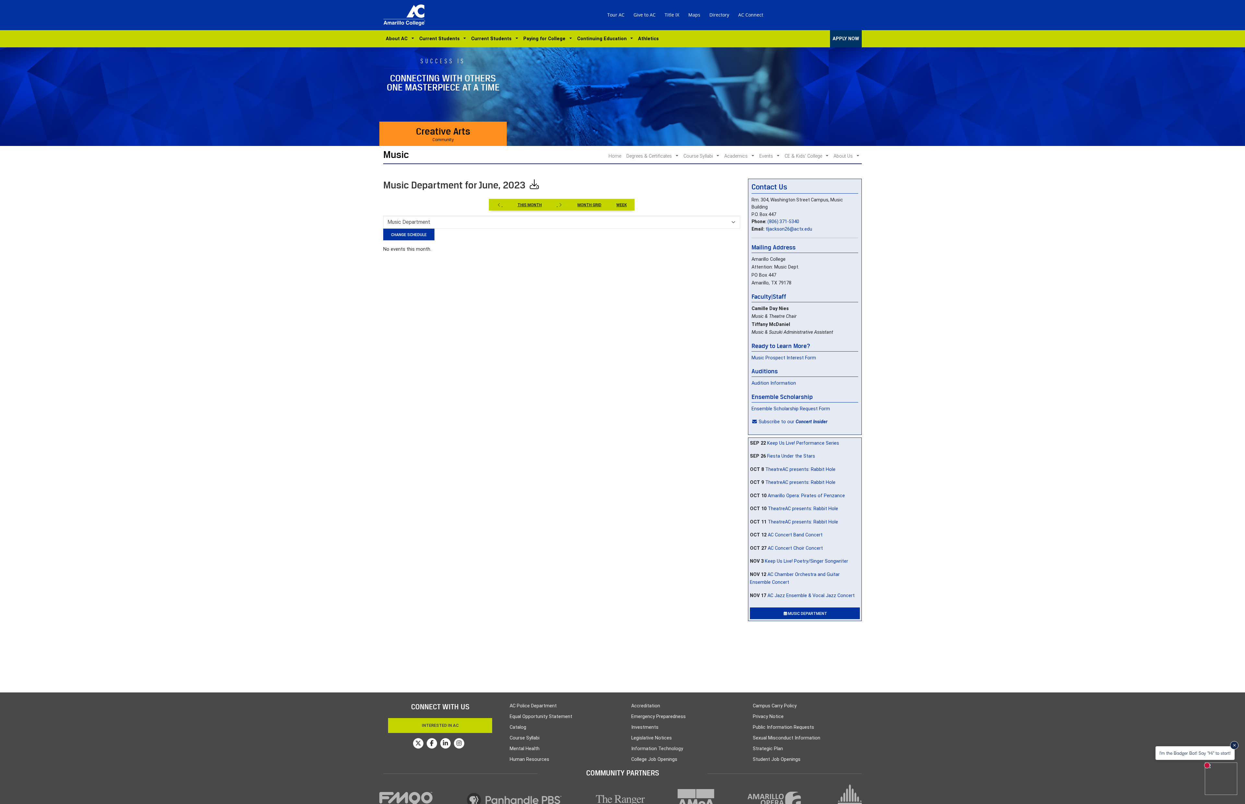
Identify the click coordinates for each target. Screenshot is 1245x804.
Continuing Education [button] (603, 39)
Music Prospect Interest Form (784, 358)
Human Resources (529, 759)
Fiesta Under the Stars (791, 456)
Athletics (648, 39)
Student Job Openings (776, 759)
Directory (719, 15)
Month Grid (589, 205)
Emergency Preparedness (658, 716)
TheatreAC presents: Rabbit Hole (800, 469)
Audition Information (774, 383)
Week (621, 205)
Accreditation (645, 706)
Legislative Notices (651, 738)
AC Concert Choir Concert (795, 548)
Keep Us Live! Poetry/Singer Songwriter (806, 561)
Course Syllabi (698, 156)
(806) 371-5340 (783, 221)
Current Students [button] (440, 39)
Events (766, 156)
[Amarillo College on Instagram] (459, 743)
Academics (736, 156)
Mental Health (525, 748)
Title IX (672, 15)
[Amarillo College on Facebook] (432, 743)
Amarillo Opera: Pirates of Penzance (806, 495)
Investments (644, 727)
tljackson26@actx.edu (788, 229)
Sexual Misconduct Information (786, 738)
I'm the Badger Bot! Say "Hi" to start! (1195, 753)
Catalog (518, 727)
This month (529, 205)
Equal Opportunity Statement (541, 716)
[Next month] (559, 204)
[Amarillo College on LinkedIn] (445, 743)
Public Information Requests (783, 727)
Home (615, 156)
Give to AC (645, 15)
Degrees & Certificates (649, 156)
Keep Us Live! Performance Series (803, 443)
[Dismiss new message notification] (1234, 745)
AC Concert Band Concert (795, 535)
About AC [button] (398, 39)
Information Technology (657, 748)
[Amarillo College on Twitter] (418, 743)
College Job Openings (654, 759)
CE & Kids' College (804, 156)
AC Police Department (533, 706)
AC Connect (750, 15)
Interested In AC (440, 725)
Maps (694, 15)
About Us (844, 156)
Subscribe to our (793, 422)
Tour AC (615, 15)
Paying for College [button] (545, 39)
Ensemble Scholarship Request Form (791, 409)
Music (396, 154)
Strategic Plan (768, 748)
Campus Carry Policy (775, 706)
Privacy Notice (768, 716)
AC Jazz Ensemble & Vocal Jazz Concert (811, 595)
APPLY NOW (846, 39)
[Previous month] (499, 204)
